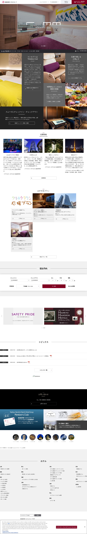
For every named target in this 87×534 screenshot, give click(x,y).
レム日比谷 (40, 441)
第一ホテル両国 (4, 497)
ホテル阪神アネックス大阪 (56, 478)
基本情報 (37, 51)
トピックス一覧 (43, 370)
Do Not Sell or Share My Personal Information (66, 527)
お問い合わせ (75, 51)
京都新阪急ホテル (26, 484)
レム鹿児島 (71, 441)
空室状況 (12, 286)
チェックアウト (34, 278)
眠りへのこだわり (24, 51)
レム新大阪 (63, 441)
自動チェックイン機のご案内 (22, 123)
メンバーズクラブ (43, 2)
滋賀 (22, 477)
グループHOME (3, 447)
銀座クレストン (4, 491)
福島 (1, 471)
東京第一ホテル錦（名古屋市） (28, 474)
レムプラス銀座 (16, 441)
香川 (77, 471)
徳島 (77, 479)
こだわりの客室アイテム (76, 78)
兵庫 (50, 483)
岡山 (50, 492)
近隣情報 (43, 178)
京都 (22, 482)
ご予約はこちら (22, 218)
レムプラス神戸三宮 (24, 441)
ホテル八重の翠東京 (5, 493)
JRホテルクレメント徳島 (81, 481)
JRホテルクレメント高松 (81, 476)
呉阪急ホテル (79, 468)
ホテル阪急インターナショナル (56, 468)
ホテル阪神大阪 (53, 476)
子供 (61, 278)
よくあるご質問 (32, 51)
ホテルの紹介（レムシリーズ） (13, 447)
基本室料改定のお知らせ (22, 362)
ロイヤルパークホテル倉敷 (56, 495)
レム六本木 (56, 441)
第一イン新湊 (25, 468)
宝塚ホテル (52, 486)
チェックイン (14, 278)
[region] (43, 527)
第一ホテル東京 (4, 479)
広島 (77, 466)
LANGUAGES (54, 2)
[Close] (84, 526)
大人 (52, 278)
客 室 (11, 51)
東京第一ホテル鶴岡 (5, 468)
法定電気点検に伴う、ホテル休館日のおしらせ (27, 350)
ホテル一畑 (52, 500)
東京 (1, 477)
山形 (1, 466)
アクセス (18, 51)
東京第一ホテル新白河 (5, 474)
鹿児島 (77, 484)
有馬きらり (52, 489)
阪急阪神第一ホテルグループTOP (27, 518)
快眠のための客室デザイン (33, 88)
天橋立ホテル (25, 488)
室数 (69, 278)
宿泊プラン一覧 (43, 256)
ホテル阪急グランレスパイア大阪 (57, 470)
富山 (22, 466)
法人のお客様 (71, 286)
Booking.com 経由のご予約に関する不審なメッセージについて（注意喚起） (33, 356)
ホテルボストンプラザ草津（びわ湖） (30, 479)
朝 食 (15, 51)
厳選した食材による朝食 (54, 101)
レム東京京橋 (32, 441)
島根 (50, 498)
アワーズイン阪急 (4, 495)
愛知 (22, 471)
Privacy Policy (6, 531)
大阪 (50, 466)
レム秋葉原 (48, 441)
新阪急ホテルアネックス (55, 474)
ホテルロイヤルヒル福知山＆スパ (29, 486)
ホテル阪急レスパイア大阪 (56, 472)
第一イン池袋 (3, 499)
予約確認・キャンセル (28, 286)
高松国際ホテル (79, 474)
